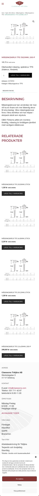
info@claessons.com (17, 387)
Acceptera (19, 479)
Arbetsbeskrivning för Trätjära (14, 444)
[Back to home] (19, 4)
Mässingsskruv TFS (15, 83)
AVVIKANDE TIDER (10, 413)
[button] (36, 457)
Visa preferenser (19, 491)
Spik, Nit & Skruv (10, 13)
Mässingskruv (20, 13)
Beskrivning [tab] (8, 90)
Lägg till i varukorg (20, 75)
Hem (3, 13)
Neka (19, 485)
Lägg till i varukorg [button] (13, 193)
